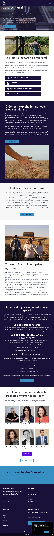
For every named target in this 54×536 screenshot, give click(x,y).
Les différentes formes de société (20, 94)
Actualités (30, 499)
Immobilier (5, 513)
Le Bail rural (13, 82)
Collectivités (5, 525)
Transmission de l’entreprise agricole (21, 88)
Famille (4, 515)
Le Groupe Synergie (32, 494)
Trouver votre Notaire (9, 26)
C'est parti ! (9, 478)
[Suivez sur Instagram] (8, 502)
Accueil (29, 492)
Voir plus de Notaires (27, 460)
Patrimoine (5, 517)
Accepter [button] (46, 531)
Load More (27, 454)
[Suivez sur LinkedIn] (6, 502)
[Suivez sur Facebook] (3, 502)
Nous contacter (22, 26)
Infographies (31, 501)
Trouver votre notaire (32, 496)
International (5, 522)
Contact (30, 504)
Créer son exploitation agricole (19, 77)
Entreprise (5, 520)
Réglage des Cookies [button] (38, 531)
